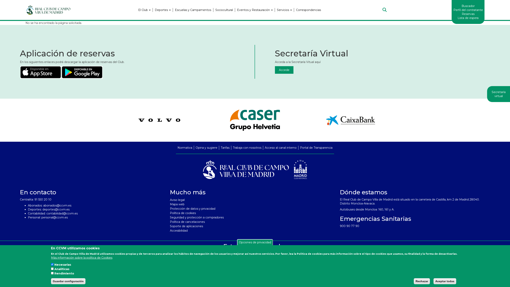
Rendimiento (64, 273)
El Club (143, 10)
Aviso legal (177, 200)
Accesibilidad (179, 230)
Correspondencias (308, 10)
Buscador (468, 6)
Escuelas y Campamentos (193, 10)
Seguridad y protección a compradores (197, 217)
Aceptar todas (444, 281)
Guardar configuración (68, 281)
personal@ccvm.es (54, 217)
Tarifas (225, 147)
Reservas (468, 14)
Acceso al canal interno (281, 147)
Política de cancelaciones (187, 222)
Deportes (162, 10)
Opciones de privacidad (255, 242)
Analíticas (61, 269)
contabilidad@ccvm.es (62, 213)
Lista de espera (468, 18)
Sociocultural (224, 10)
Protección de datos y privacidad (192, 208)
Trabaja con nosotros (247, 147)
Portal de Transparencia (316, 147)
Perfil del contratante (468, 10)
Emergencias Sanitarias (375, 218)
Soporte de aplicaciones (186, 226)
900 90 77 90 (349, 226)
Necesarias (62, 264)
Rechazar (422, 281)
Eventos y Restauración (254, 10)
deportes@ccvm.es (56, 209)
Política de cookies (183, 213)
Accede (284, 70)
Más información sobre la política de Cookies (81, 257)
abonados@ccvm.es (57, 205)
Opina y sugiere (206, 147)
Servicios (283, 10)
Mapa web (177, 204)
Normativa (185, 147)
